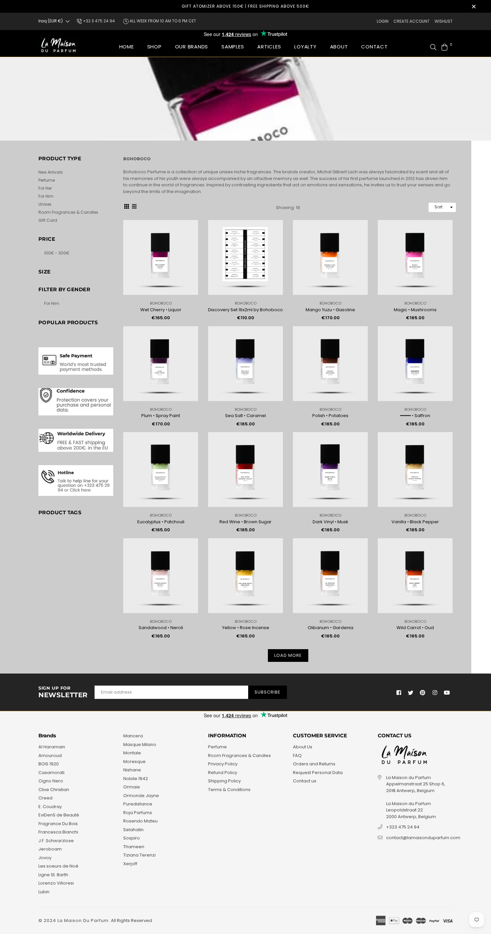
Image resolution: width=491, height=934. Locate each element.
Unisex (44, 204)
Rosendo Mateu (140, 821)
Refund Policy (222, 772)
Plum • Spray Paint (160, 415)
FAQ (297, 755)
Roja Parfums (137, 812)
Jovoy (44, 858)
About (339, 46)
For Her (45, 188)
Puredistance (137, 804)
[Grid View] (126, 207)
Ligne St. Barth (53, 875)
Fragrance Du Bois (58, 823)
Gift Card (47, 220)
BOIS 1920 (48, 764)
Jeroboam (50, 849)
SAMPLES (232, 46)
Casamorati (51, 772)
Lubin (43, 892)
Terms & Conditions (229, 789)
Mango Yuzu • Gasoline (330, 310)
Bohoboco (161, 303)
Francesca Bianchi (58, 832)
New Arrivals (50, 172)
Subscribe (268, 692)
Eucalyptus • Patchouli (160, 522)
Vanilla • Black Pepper (415, 522)
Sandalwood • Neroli (161, 627)
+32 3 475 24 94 (98, 21)
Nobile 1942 (135, 778)
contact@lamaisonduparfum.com (423, 837)
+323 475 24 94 (403, 827)
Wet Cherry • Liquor (160, 310)
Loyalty (305, 46)
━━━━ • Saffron (415, 415)
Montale (132, 753)
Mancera (133, 736)
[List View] (134, 207)
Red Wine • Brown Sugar (245, 522)
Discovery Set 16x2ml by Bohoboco (245, 310)
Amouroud (50, 755)
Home (126, 46)
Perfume (46, 180)
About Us (302, 747)
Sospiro (131, 838)
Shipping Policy (224, 781)
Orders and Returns (314, 764)
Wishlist (444, 21)
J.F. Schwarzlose (56, 840)
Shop (154, 46)
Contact (374, 46)
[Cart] (445, 46)
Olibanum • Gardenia (330, 627)
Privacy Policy (222, 764)
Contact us (304, 781)
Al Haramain (51, 747)
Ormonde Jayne (141, 795)
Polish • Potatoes (330, 415)
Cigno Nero (50, 781)
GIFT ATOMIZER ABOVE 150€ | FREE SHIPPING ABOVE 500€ (245, 6)
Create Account (411, 21)
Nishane (132, 770)
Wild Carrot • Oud (415, 627)
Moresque (134, 761)
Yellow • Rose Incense (245, 627)
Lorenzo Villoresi (56, 883)
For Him (45, 196)
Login (382, 21)
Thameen (133, 847)
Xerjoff (130, 864)
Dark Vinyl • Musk (330, 522)
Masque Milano (139, 744)
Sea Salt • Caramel (245, 415)
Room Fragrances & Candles (68, 212)
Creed (45, 798)
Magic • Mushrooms (415, 310)
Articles (269, 46)
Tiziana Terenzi (139, 855)
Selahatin (133, 829)
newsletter (63, 692)
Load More (288, 655)
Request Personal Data (318, 772)
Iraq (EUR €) (50, 21)
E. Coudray (50, 806)
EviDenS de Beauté (58, 815)
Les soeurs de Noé (58, 866)
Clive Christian (53, 789)
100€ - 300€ (56, 253)
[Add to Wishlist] (190, 236)
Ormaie (131, 787)
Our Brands (191, 46)
